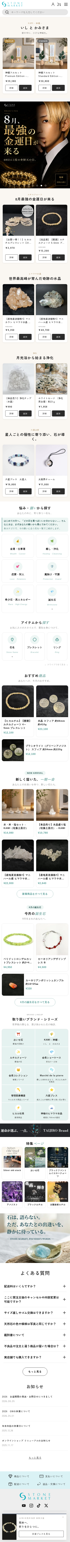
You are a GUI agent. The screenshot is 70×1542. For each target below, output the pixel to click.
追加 (25, 88)
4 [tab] (37, 186)
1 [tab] (24, 186)
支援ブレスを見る (41, 1534)
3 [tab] (32, 186)
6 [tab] (45, 186)
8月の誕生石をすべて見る (35, 1002)
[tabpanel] (35, 145)
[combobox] (35, 12)
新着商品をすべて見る (35, 893)
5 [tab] (41, 186)
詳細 (11, 88)
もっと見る (35, 1371)
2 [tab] (28, 186)
